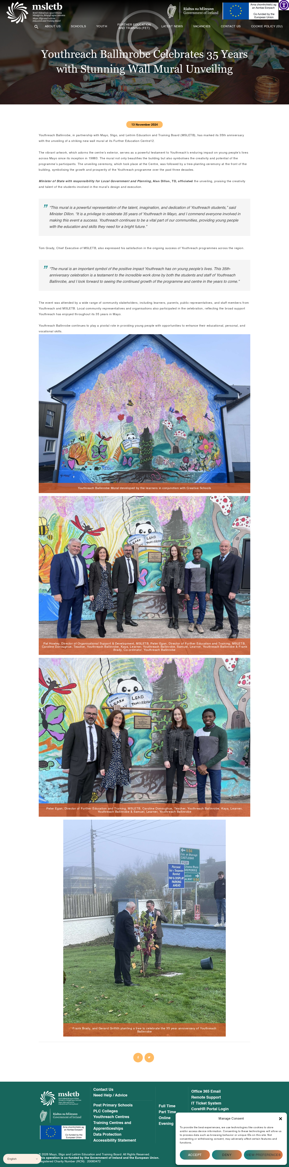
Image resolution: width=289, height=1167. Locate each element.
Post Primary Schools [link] (113, 1105)
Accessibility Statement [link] (114, 1140)
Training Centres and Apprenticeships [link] (112, 1126)
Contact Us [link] (103, 1090)
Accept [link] (195, 1154)
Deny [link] (226, 1154)
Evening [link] (166, 1124)
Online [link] (165, 1118)
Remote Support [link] (206, 1097)
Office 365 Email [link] (206, 1092)
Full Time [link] (167, 1106)
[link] (284, 5)
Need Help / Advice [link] (110, 1095)
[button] (280, 1119)
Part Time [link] (167, 1112)
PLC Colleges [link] (105, 1111)
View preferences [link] (263, 1154)
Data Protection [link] (107, 1135)
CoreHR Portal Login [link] (210, 1109)
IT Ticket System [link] (206, 1103)
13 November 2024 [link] (144, 124)
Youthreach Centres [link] (111, 1117)
